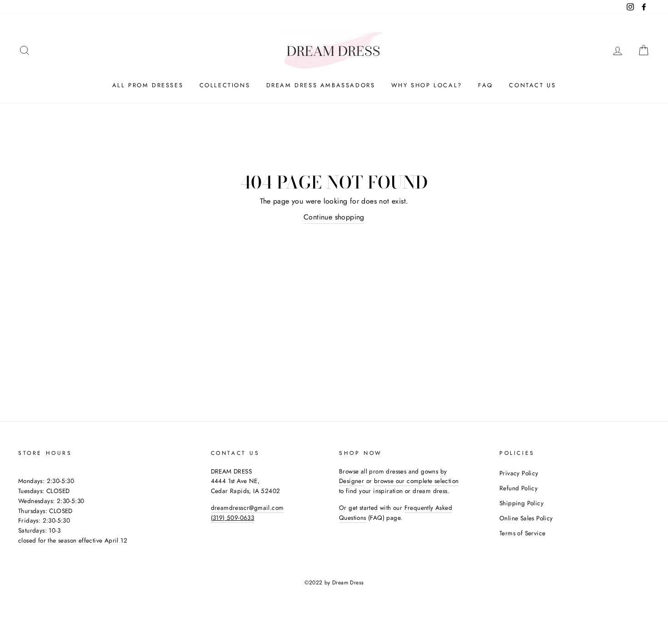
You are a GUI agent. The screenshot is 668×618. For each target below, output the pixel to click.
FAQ (485, 85)
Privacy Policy (518, 473)
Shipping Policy (521, 503)
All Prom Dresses (148, 85)
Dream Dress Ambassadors (320, 85)
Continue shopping (334, 217)
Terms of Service (522, 533)
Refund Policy (518, 488)
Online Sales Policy (526, 518)
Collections (224, 85)
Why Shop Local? (426, 85)
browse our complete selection (416, 480)
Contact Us (532, 85)
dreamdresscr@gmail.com (247, 507)
